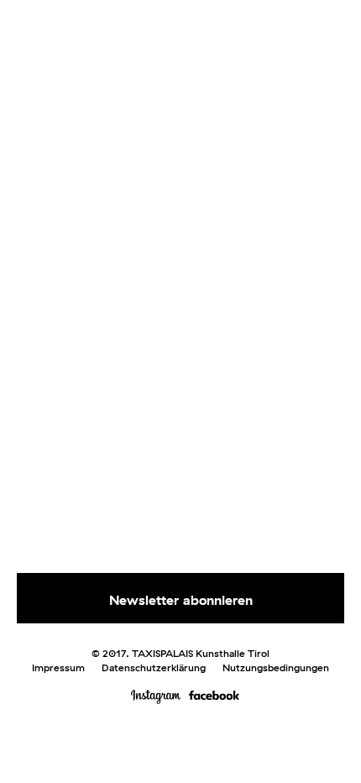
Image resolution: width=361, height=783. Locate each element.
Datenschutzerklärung (154, 667)
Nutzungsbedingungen (275, 667)
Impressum (58, 667)
